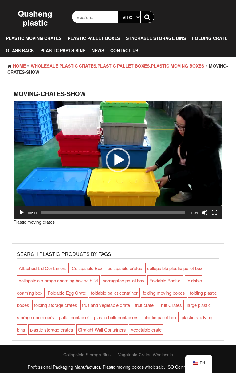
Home (19, 66)
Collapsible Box (87, 268)
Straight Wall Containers (102, 329)
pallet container (74, 317)
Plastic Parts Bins (62, 50)
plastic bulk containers (116, 317)
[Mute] (205, 213)
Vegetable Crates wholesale (145, 354)
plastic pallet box (160, 317)
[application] (118, 160)
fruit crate (144, 305)
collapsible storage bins (87, 354)
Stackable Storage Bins (156, 38)
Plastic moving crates (33, 38)
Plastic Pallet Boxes (94, 38)
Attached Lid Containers (43, 268)
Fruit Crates (170, 305)
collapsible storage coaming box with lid (58, 280)
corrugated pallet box (123, 280)
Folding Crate (209, 38)
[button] (118, 160)
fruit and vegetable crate (106, 305)
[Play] (21, 213)
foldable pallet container (114, 292)
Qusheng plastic (35, 18)
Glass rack (20, 50)
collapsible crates (125, 268)
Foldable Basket (165, 280)
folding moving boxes (164, 292)
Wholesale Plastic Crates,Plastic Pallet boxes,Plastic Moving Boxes (117, 66)
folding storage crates (55, 305)
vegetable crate (146, 329)
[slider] (113, 212)
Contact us (124, 50)
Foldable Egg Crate (67, 292)
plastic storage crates (51, 329)
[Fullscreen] (214, 213)
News (98, 50)
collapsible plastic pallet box (175, 268)
